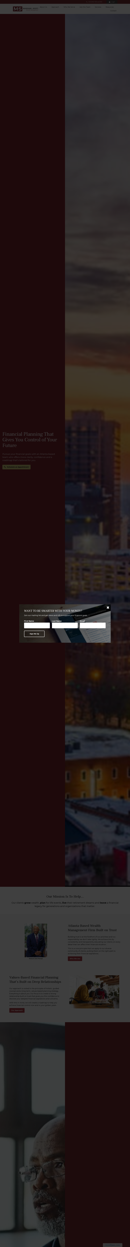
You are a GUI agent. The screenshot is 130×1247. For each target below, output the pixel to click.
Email (82, 621)
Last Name (57, 621)
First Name (29, 621)
